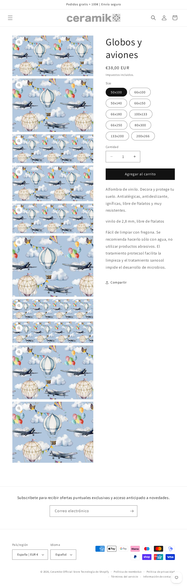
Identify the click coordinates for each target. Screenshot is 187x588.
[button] (10, 17)
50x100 (116, 92)
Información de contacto (159, 576)
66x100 (140, 92)
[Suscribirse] (131, 511)
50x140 (116, 103)
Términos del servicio (124, 576)
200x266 (143, 136)
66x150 (140, 103)
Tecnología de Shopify (95, 571)
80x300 (140, 125)
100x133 (140, 114)
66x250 (116, 125)
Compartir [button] (119, 282)
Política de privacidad (161, 571)
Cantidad (112, 147)
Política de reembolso (128, 571)
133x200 (117, 136)
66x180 (116, 114)
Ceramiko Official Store (65, 571)
